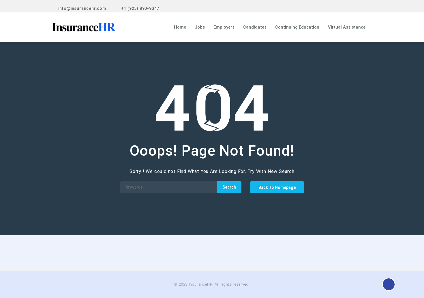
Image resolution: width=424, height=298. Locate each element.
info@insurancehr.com (82, 8)
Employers (223, 27)
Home (180, 27)
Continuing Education (297, 27)
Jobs (200, 27)
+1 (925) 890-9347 (140, 8)
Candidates (255, 27)
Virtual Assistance (346, 27)
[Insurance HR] (100, 27)
